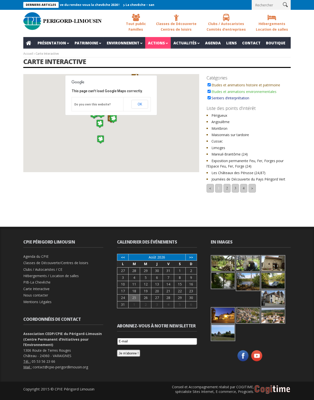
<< (123, 257)
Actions (156, 42)
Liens (231, 42)
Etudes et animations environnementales (243, 91)
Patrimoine (86, 42)
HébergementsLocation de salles (272, 26)
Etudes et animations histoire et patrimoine (245, 85)
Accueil (29, 43)
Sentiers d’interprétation (230, 98)
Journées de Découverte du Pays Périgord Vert (248, 179)
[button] (101, 139)
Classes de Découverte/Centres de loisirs (55, 262)
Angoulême (220, 121)
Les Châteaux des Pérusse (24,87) (238, 172)
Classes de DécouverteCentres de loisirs (176, 26)
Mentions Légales (37, 301)
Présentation (52, 42)
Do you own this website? (92, 104)
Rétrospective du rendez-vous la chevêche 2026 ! (74, 4)
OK (140, 104)
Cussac (217, 141)
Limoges (218, 147)
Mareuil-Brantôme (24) (229, 154)
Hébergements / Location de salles (51, 275)
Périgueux (219, 115)
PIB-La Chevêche (37, 282)
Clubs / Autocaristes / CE (42, 269)
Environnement (123, 42)
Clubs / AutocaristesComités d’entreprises (226, 26)
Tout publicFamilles (136, 26)
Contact (251, 42)
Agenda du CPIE (36, 256)
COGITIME (244, 387)
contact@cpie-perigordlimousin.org (60, 367)
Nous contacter (35, 295)
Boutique (275, 42)
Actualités (184, 42)
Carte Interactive (36, 288)
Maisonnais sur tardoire (230, 134)
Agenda (213, 42)
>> (191, 257)
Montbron (219, 128)
